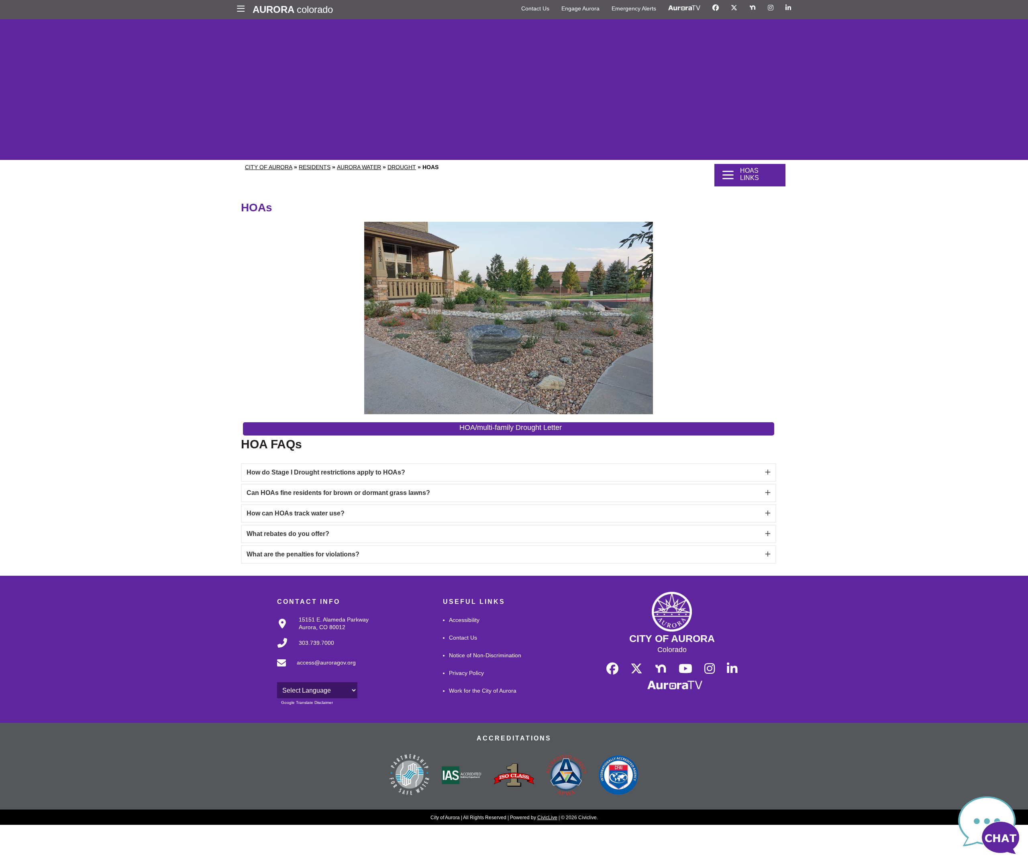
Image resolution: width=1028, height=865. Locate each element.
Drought (402, 167)
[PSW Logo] (410, 776)
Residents (314, 167)
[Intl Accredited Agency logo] (618, 776)
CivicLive (547, 817)
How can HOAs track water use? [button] (296, 513)
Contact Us (535, 8)
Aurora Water (359, 167)
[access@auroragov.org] (314, 669)
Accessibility (464, 620)
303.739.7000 (316, 643)
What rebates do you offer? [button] (288, 533)
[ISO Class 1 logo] (514, 775)
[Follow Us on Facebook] (715, 8)
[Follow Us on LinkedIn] (788, 8)
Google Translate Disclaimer (307, 702)
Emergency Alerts (634, 8)
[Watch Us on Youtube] (685, 669)
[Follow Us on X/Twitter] (734, 8)
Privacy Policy (466, 673)
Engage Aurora (580, 8)
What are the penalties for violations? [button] (303, 554)
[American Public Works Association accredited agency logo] (566, 776)
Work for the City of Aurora (482, 690)
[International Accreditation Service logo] (462, 775)
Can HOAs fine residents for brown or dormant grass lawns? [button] (338, 492)
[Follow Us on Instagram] (770, 8)
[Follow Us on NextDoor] (752, 8)
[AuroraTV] (684, 8)
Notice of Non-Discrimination (485, 655)
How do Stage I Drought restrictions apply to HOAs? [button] (326, 472)
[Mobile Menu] (243, 9)
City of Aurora (268, 167)
